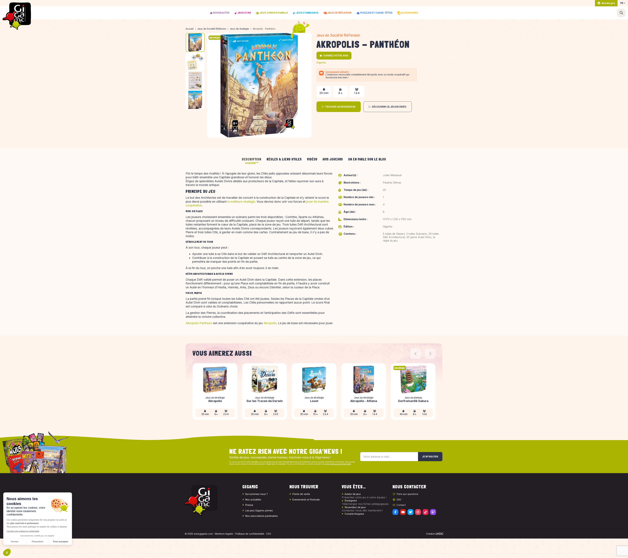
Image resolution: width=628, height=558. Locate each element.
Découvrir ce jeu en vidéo (389, 106)
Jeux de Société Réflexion (338, 35)
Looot (314, 401)
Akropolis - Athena (363, 401)
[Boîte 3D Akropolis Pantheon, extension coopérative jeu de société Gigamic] (259, 85)
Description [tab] (251, 159)
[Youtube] (403, 512)
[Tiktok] (425, 512)
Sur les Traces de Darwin (264, 401)
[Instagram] (418, 512)
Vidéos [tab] (312, 159)
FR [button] (621, 3)
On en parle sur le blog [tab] (367, 159)
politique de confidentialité (340, 464)
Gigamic (321, 62)
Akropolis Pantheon (199, 323)
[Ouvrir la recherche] (621, 13)
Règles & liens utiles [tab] (284, 159)
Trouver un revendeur (340, 106)
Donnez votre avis (335, 55)
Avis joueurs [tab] (333, 159)
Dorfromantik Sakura (413, 401)
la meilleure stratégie (241, 201)
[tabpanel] (314, 250)
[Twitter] (410, 512)
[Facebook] (395, 512)
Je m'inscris (430, 456)
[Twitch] (433, 512)
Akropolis (269, 323)
